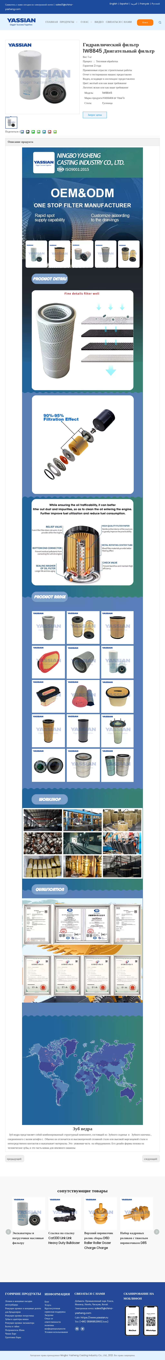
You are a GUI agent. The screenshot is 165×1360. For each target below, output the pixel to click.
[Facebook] (77, 1329)
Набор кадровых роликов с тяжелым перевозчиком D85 (134, 1238)
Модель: (88, 93)
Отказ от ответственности (53, 1320)
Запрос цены (95, 115)
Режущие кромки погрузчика (19, 1315)
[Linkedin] (82, 1329)
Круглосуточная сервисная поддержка (55, 1310)
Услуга (48, 1305)
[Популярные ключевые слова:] (160, 22)
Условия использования (56, 1332)
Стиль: (88, 103)
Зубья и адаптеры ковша (17, 1319)
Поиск (145, 22)
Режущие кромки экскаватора (19, 1322)
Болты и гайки (12, 1326)
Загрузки (49, 1315)
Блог (47, 1301)
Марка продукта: (93, 98)
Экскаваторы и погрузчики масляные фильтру (28, 1238)
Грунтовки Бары (13, 1337)
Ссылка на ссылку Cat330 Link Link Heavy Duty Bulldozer (64, 1238)
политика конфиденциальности (55, 1327)
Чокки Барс (10, 1333)
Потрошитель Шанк (14, 1330)
